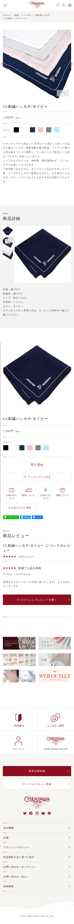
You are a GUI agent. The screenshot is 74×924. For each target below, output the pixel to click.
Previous (3, 64)
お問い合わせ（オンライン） (20, 867)
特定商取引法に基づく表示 (18, 857)
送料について (62, 495)
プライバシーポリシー (16, 847)
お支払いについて (45, 496)
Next (71, 64)
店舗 (6, 837)
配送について (28, 495)
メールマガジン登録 (39, 784)
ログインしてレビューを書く (39, 599)
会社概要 (8, 828)
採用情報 (8, 886)
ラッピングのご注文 (39, 477)
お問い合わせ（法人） (16, 876)
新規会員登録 (37, 771)
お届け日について (11, 496)
